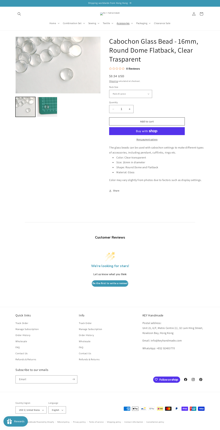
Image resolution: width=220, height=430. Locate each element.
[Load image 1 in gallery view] (25, 107)
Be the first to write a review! (110, 283)
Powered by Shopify (45, 422)
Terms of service (96, 422)
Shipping (113, 81)
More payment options (147, 139)
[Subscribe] (73, 379)
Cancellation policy (155, 422)
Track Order (21, 323)
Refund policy (63, 422)
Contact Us (21, 353)
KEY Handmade (29, 422)
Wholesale (21, 341)
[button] (19, 14)
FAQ (17, 347)
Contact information (133, 422)
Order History (22, 335)
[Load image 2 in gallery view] (47, 107)
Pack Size (113, 87)
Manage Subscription (27, 329)
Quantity (113, 102)
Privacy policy (79, 422)
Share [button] (116, 190)
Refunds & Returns (25, 359)
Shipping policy (114, 422)
